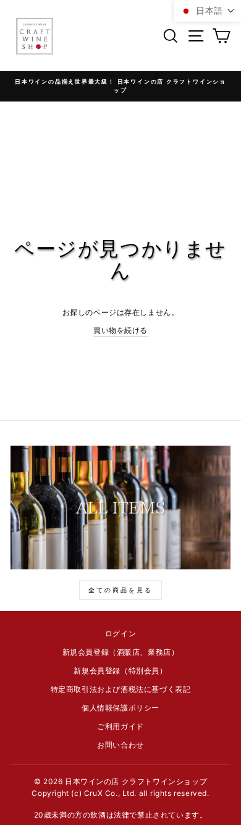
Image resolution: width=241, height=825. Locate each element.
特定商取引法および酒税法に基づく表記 (121, 689)
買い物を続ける (120, 330)
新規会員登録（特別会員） (120, 670)
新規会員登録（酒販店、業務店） (120, 652)
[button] (207, 11)
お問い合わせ (120, 744)
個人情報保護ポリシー (120, 707)
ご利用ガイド (120, 726)
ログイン (120, 633)
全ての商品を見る (120, 590)
